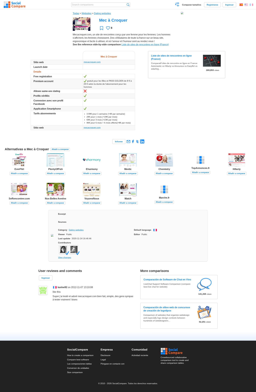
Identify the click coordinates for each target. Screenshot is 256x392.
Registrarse (212, 5)
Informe (119, 141)
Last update (64, 238)
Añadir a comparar (60, 149)
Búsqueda (128, 4)
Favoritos (102, 28)
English (246, 5)
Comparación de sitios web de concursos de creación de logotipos (166, 309)
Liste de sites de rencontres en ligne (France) (145, 44)
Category (62, 230)
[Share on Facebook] (133, 141)
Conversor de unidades (78, 368)
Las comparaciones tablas (79, 364)
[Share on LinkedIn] (142, 141)
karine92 (62, 287)
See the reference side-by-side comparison (97, 44)
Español (241, 5)
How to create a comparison (80, 355)
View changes (64, 257)
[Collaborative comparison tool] (14, 4)
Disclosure (105, 355)
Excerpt (62, 214)
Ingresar (229, 5)
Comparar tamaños (191, 5)
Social (175, 351)
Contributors (64, 242)
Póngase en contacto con (112, 364)
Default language (142, 230)
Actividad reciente (140, 355)
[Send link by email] (128, 141)
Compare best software (78, 359)
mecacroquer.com (92, 62)
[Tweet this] (138, 141)
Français (251, 5)
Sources (62, 222)
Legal (103, 359)
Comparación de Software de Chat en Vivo (167, 279)
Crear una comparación (177, 5)
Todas (76, 13)
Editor (137, 234)
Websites (86, 13)
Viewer (61, 234)
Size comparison (75, 372)
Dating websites (102, 13)
